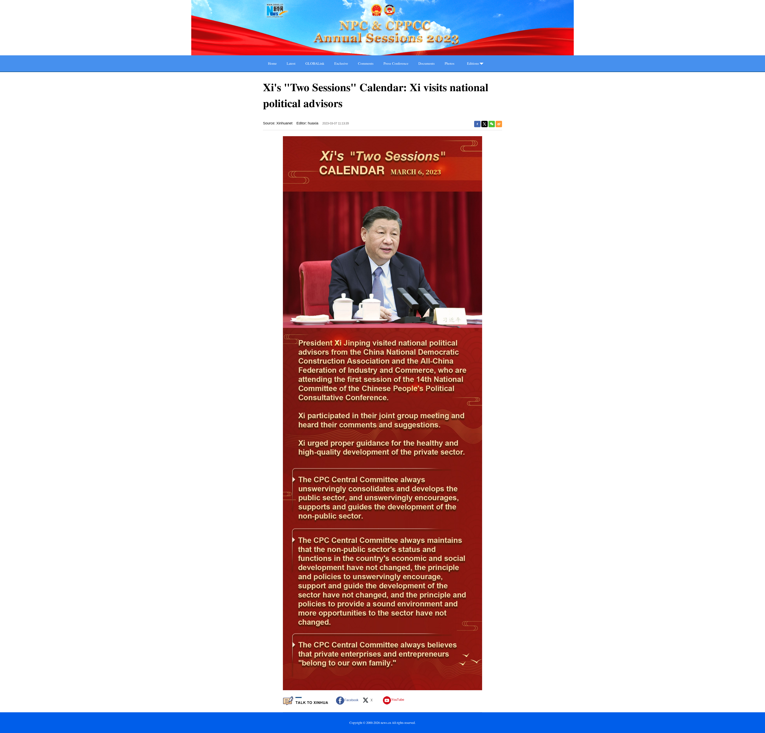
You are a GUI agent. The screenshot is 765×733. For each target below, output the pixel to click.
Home (272, 63)
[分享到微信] (491, 124)
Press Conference (395, 63)
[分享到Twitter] (484, 124)
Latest (291, 63)
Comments (366, 63)
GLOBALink (314, 63)
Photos (449, 63)
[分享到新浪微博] (499, 124)
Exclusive (341, 63)
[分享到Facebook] (477, 124)
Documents (426, 63)
